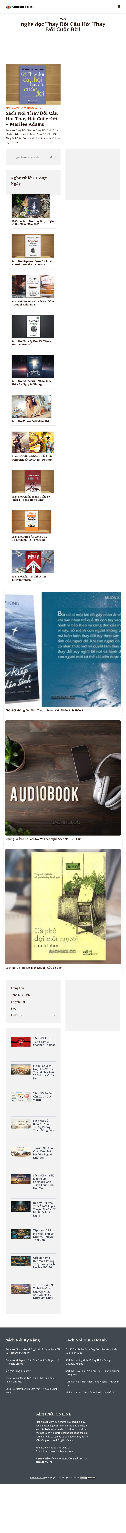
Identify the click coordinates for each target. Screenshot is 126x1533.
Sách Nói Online (37, 1477)
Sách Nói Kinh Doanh (86, 1340)
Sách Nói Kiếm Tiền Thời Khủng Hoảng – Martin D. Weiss (92, 1383)
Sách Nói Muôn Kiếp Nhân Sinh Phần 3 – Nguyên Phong (31, 382)
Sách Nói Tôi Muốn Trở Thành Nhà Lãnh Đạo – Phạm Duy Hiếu (31, 1379)
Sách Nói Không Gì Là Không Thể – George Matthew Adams (88, 1362)
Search (51, 157)
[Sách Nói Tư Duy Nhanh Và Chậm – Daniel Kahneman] (34, 286)
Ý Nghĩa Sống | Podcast (18, 1370)
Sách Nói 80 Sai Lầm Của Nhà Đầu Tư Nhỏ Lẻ (90, 1392)
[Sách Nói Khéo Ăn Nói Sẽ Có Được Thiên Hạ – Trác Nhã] (32, 521)
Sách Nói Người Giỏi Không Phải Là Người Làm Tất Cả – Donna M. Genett (33, 1351)
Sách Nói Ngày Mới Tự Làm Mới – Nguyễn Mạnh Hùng (32, 1390)
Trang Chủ (17, 988)
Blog (13, 1008)
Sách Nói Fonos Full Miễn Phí (30, 421)
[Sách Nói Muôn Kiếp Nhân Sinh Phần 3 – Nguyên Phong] (34, 366)
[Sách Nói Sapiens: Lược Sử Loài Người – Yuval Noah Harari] (34, 246)
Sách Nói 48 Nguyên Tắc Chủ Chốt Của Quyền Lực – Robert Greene (33, 1362)
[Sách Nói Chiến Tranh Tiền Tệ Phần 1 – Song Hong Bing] (34, 481)
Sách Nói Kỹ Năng (23, 1340)
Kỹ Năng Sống (32, 107)
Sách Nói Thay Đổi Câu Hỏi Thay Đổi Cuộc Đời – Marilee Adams (32, 118)
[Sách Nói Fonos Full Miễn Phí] (32, 406)
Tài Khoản (17, 1015)
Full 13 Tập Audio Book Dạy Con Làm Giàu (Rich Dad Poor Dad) (91, 1351)
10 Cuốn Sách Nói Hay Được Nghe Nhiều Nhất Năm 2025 (32, 222)
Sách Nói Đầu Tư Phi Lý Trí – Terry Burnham (29, 578)
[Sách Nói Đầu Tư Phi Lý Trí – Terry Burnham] (34, 561)
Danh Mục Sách (20, 995)
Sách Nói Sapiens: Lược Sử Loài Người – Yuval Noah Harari (31, 262)
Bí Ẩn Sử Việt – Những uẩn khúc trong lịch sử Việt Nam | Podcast (31, 458)
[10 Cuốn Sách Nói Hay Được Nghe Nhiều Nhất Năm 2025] (32, 206)
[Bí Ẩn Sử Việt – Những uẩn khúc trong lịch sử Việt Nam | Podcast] (34, 442)
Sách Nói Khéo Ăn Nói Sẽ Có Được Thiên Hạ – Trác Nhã (29, 538)
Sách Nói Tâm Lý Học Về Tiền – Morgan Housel (31, 342)
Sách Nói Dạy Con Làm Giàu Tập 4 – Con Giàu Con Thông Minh (92, 1372)
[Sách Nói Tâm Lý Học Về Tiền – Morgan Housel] (34, 326)
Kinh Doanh (13, 107)
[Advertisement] (92, 174)
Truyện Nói (18, 1002)
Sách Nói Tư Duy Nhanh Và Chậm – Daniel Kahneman (32, 303)
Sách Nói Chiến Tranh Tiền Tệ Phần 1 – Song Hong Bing (30, 498)
